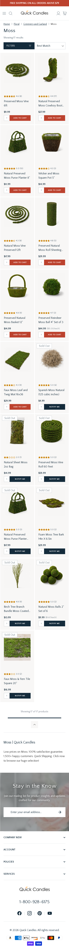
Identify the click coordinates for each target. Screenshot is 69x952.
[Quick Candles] (34, 13)
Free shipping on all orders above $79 (34, 3)
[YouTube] (50, 913)
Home (7, 24)
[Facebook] (19, 913)
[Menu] (4, 13)
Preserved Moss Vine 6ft (16, 103)
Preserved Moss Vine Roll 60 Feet (50, 464)
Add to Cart (20, 118)
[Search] (10, 13)
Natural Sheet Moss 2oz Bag (15, 464)
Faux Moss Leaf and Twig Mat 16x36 (16, 392)
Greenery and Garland (35, 24)
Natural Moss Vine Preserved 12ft (15, 248)
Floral (16, 24)
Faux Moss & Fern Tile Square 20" (17, 681)
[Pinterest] (40, 913)
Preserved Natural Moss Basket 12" (14, 320)
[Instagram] (29, 913)
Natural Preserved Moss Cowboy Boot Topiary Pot (50, 104)
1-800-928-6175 (34, 902)
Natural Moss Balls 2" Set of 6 (51, 609)
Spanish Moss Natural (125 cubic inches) (51, 392)
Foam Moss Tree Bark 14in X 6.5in (51, 536)
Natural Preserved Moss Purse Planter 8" (17, 175)
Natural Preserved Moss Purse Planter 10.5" (15, 537)
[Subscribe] (60, 812)
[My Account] (58, 13)
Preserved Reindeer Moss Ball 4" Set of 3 (50, 320)
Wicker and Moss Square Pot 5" (48, 175)
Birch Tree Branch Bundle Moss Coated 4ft (16, 609)
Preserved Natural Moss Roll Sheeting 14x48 (49, 248)
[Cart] (65, 13)
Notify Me (54, 407)
